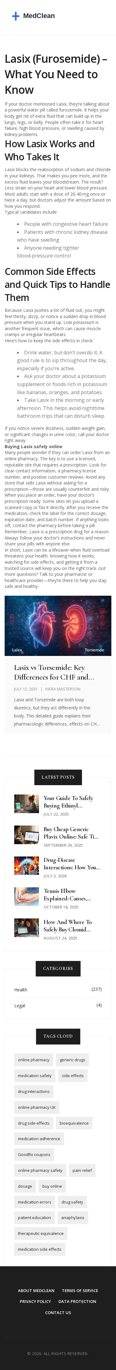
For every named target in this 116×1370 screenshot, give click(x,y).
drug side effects (33, 1123)
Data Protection (77, 1301)
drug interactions (34, 1091)
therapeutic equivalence (41, 1233)
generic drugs (72, 1060)
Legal (19, 1005)
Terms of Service (80, 1290)
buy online (52, 1186)
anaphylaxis (72, 1217)
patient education (34, 1217)
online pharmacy (33, 1060)
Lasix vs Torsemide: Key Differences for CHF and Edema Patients (51, 672)
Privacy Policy (35, 1301)
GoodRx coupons (34, 1154)
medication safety (35, 1075)
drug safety (72, 1202)
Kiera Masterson (62, 689)
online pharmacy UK (37, 1107)
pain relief (82, 1170)
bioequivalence (74, 1123)
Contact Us (58, 1312)
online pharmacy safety (40, 1170)
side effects (73, 1075)
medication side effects (40, 1249)
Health (20, 990)
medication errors (34, 1202)
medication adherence (39, 1138)
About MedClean (36, 1290)
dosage (25, 1186)
